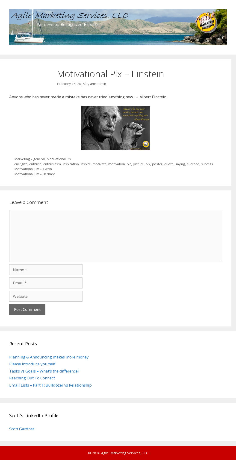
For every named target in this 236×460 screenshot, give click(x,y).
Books (169, 61)
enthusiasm (52, 164)
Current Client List (65, 61)
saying (180, 164)
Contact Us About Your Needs (28, 75)
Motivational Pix (59, 159)
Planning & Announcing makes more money (49, 357)
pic (129, 164)
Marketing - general (29, 159)
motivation (116, 164)
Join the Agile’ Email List (136, 61)
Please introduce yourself (32, 364)
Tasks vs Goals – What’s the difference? (44, 371)
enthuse (35, 164)
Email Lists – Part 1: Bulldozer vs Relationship (50, 385)
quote (169, 164)
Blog (187, 61)
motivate (99, 164)
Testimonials (99, 61)
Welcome (12, 61)
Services (35, 61)
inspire (86, 164)
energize (20, 164)
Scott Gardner (21, 428)
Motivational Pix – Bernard (34, 174)
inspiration (71, 164)
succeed (193, 164)
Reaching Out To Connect (32, 378)
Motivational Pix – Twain (33, 169)
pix (148, 164)
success (207, 164)
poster (157, 164)
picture (138, 164)
